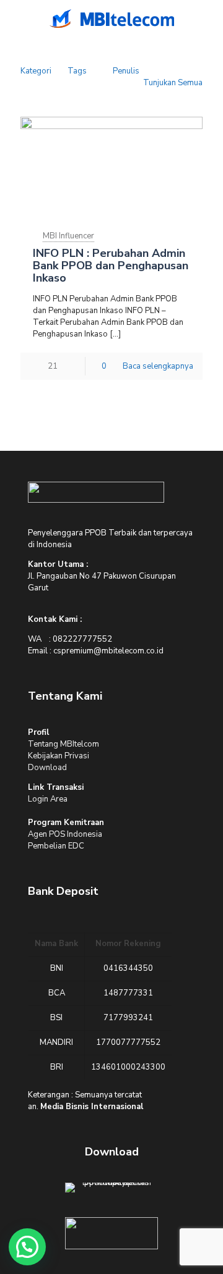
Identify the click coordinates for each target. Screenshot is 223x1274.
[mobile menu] (16, 18)
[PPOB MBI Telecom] (111, 18)
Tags (77, 71)
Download (47, 767)
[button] (27, 1246)
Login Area (48, 799)
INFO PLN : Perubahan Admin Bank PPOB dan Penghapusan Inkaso (110, 265)
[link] (96, 492)
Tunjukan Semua (173, 82)
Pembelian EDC (56, 846)
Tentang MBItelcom (63, 744)
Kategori (35, 71)
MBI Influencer (68, 235)
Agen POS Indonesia (65, 834)
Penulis (126, 71)
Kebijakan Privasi (58, 755)
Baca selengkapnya (158, 366)
